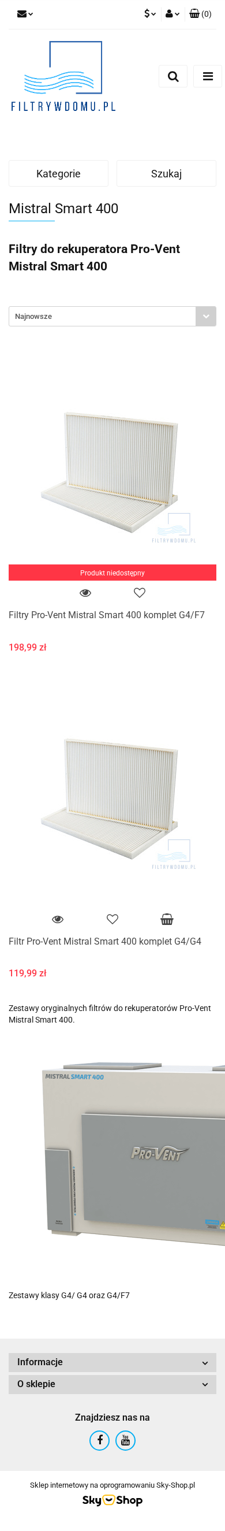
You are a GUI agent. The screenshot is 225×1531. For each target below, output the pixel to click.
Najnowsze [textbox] (33, 316)
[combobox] (112, 316)
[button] (200, 14)
